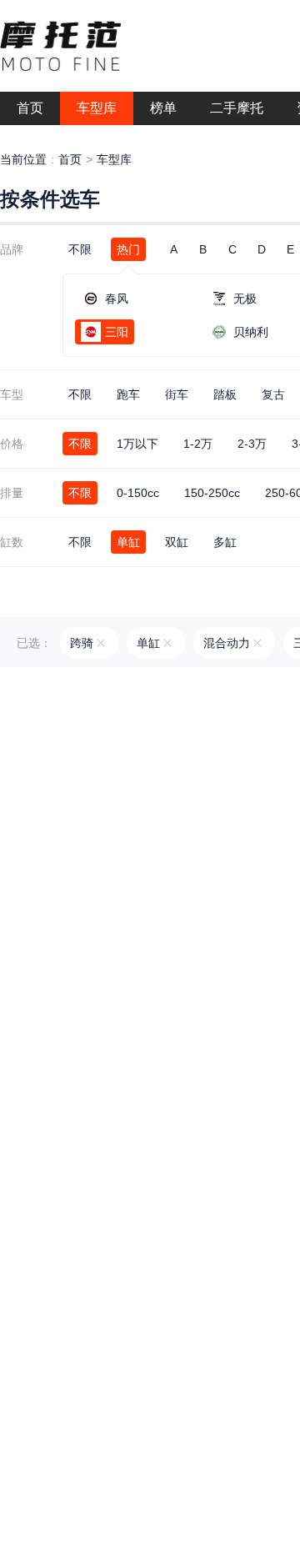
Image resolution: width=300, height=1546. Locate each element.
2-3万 (252, 443)
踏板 (225, 394)
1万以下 (137, 443)
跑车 (128, 394)
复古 (273, 394)
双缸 (176, 542)
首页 (70, 159)
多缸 (225, 542)
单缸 (128, 542)
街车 (176, 394)
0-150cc (138, 492)
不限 (80, 249)
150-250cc (212, 492)
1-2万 (197, 443)
